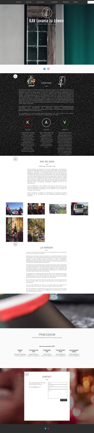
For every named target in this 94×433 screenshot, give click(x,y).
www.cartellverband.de (25, 109)
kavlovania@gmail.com (47, 290)
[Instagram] (48, 69)
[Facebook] (44, 69)
